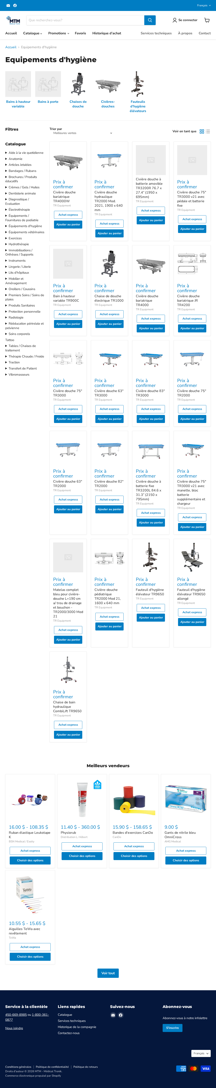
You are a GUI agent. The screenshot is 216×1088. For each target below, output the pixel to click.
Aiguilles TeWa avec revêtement (24, 931)
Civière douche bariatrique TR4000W (64, 196)
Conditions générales (18, 1067)
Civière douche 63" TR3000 (108, 393)
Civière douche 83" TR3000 (150, 393)
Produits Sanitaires (22, 305)
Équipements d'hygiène (25, 226)
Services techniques (156, 33)
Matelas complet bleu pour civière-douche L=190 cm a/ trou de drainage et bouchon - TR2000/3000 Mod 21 (68, 603)
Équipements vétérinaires (26, 232)
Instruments (17, 260)
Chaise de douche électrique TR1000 (109, 298)
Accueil (11, 33)
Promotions (57, 33)
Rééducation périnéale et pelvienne (24, 325)
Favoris (80, 33)
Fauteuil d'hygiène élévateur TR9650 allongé (191, 594)
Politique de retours (85, 1067)
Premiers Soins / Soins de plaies (24, 297)
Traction (14, 362)
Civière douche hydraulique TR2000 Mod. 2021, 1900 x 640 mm (108, 201)
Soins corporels (19, 334)
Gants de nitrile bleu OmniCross (180, 834)
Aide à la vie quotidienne (26, 153)
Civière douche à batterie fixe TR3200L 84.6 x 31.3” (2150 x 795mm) (148, 490)
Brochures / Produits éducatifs (21, 179)
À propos (185, 33)
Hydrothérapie (19, 244)
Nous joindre (14, 1028)
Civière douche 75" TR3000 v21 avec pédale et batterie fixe (191, 199)
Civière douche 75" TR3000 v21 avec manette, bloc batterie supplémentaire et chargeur (191, 492)
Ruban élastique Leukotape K (29, 834)
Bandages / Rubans (22, 171)
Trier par (56, 129)
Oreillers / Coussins (22, 289)
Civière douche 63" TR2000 (67, 483)
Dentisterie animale (22, 193)
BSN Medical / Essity (21, 841)
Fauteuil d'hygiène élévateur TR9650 (150, 592)
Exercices (15, 238)
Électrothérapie (19, 209)
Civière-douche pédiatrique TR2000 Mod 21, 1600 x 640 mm (107, 596)
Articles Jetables (20, 165)
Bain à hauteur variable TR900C (66, 298)
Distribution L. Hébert (74, 837)
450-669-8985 (16, 1015)
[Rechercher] (150, 20)
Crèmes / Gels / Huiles (24, 187)
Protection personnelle (24, 311)
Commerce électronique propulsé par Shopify (33, 1076)
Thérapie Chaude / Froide (26, 356)
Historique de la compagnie (77, 1027)
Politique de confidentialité (52, 1067)
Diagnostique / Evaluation (17, 201)
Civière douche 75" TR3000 (67, 393)
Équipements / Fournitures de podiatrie (21, 218)
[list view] (208, 131)
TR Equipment (62, 205)
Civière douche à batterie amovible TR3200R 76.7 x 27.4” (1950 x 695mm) (149, 188)
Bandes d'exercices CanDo (133, 832)
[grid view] (202, 131)
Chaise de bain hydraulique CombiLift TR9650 (67, 706)
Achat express (68, 215)
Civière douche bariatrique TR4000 (147, 300)
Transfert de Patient (23, 368)
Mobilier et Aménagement (16, 281)
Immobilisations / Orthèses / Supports (19, 252)
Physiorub (68, 832)
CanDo (117, 837)
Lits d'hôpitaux (19, 272)
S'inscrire (172, 1028)
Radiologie (16, 317)
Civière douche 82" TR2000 (108, 483)
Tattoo (9, 340)
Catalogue (31, 33)
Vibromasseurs (19, 374)
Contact (205, 33)
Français (202, 5)
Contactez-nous (69, 1033)
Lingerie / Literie (20, 267)
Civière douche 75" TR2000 (191, 393)
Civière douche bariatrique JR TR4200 (188, 300)
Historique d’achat (106, 33)
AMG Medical (173, 841)
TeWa (12, 938)
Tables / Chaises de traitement (20, 348)
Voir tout (108, 973)
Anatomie (15, 159)
